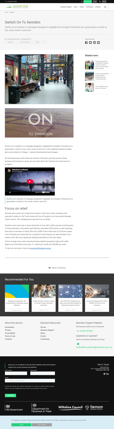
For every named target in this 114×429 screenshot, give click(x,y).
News (75, 7)
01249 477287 (12, 1)
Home (6, 12)
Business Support (66, 7)
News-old (12, 12)
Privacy (8, 330)
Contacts (98, 7)
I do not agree (42, 425)
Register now (87, 1)
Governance (9, 327)
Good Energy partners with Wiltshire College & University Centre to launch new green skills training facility (101, 65)
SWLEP (104, 1)
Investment (10, 42)
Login (94, 1)
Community (89, 7)
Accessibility (10, 333)
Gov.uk (43, 327)
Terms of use (10, 336)
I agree (21, 425)
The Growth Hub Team (13, 39)
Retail (37, 42)
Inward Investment (24, 42)
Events (82, 7)
